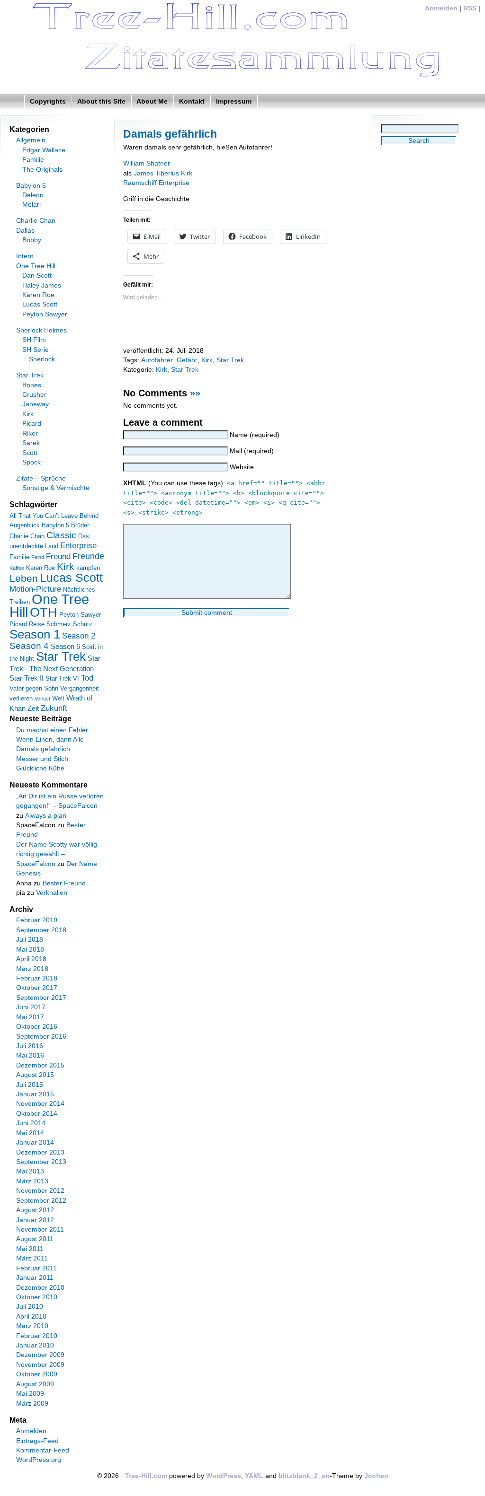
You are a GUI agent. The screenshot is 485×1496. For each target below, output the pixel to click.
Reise (37, 624)
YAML (254, 1475)
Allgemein (30, 140)
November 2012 (40, 1190)
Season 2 (78, 635)
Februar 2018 (36, 978)
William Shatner (146, 163)
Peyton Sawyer (44, 314)
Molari (31, 204)
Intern (25, 256)
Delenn (33, 195)
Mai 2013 (30, 1171)
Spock (31, 462)
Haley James (41, 285)
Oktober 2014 (36, 1113)
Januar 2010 (35, 1345)
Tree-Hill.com (146, 1475)
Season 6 (65, 646)
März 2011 (32, 1258)
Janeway (35, 404)
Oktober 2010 (36, 1297)
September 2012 (41, 1200)
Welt (58, 698)
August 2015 (35, 1074)
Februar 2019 (36, 920)
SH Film (34, 339)
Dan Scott (37, 275)
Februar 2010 (36, 1335)
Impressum (233, 101)
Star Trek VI (62, 678)
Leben (23, 578)
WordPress (223, 1475)
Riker (30, 433)
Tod (87, 678)
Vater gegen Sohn (33, 688)
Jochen (376, 1475)
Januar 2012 (35, 1220)
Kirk (207, 360)
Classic (61, 535)
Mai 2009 (30, 1393)
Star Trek (230, 360)
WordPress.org (38, 1459)
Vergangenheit (79, 688)
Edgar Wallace (43, 150)
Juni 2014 (30, 1123)
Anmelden (441, 8)
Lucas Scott (39, 304)
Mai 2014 (30, 1133)
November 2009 (40, 1364)
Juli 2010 (29, 1306)
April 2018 (31, 958)
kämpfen (88, 567)
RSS (469, 8)
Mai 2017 (30, 1017)
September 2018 (41, 930)
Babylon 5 (31, 185)
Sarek (31, 442)
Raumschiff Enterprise (156, 182)
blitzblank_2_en (304, 1475)
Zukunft (54, 708)
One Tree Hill (35, 266)
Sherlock (42, 359)
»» (195, 393)
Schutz (82, 624)
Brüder (80, 525)
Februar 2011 (36, 1268)
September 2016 (41, 1036)
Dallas (25, 230)
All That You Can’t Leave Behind (54, 515)
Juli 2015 (29, 1084)
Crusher (34, 394)
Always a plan (45, 815)
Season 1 (34, 634)
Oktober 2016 (36, 1026)
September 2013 (41, 1161)
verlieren (21, 698)
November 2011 (40, 1229)
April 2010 (31, 1316)
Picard (31, 423)
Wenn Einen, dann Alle (50, 739)
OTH (43, 612)
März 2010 (32, 1326)
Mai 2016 (30, 1055)
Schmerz (58, 624)
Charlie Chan (35, 220)
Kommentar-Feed (42, 1450)
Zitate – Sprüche (41, 478)
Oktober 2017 (36, 987)
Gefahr (187, 360)
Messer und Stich (42, 758)
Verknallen (51, 892)
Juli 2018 (29, 939)
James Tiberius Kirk (163, 173)
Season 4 (29, 646)
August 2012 (35, 1210)
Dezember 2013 (40, 1152)
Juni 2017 (30, 1007)
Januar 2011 (35, 1277)
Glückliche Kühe (40, 768)
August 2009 (35, 1384)
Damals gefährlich (170, 134)
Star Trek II (26, 678)
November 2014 (40, 1103)
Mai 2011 (30, 1248)
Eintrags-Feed (37, 1440)
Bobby (31, 240)
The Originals (42, 169)
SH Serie (35, 349)
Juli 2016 (29, 1046)
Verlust (42, 698)
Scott (29, 452)
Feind (37, 557)
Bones (31, 385)
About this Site (101, 101)
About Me (152, 101)
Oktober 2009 (36, 1374)
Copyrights (48, 101)
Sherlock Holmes (41, 330)
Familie (33, 159)
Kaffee (16, 568)
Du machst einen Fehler (52, 730)
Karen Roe (38, 294)
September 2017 (41, 997)
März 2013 (32, 1181)
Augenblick (24, 525)
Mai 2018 (30, 949)
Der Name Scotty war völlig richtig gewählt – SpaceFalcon (56, 854)
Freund (58, 556)
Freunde (88, 556)
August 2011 (35, 1238)
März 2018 (32, 968)
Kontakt (192, 101)
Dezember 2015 (40, 1065)
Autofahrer (157, 360)
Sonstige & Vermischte (56, 487)
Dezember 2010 (40, 1287)
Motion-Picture (35, 589)
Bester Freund (64, 883)
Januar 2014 (35, 1142)
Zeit (33, 708)
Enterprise (78, 545)
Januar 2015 (35, 1094)
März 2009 (32, 1403)
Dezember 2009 (40, 1354)
